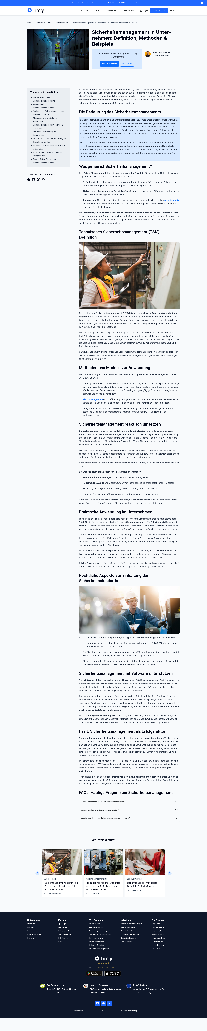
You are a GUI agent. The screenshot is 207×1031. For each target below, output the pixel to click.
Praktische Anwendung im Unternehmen (44, 133)
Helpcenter (63, 927)
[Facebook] (28, 180)
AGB (103, 1011)
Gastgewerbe (126, 941)
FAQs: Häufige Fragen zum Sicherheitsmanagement (44, 161)
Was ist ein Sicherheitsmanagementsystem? (100, 810)
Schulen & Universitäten (130, 934)
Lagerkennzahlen (159, 941)
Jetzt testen (127, 63)
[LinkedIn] (33, 180)
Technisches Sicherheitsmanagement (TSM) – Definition (49, 113)
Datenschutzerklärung (128, 1011)
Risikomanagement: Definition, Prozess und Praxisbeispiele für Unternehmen (61, 886)
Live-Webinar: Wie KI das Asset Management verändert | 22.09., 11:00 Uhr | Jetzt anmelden (103, 3)
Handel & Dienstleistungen (131, 924)
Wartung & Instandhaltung (100, 934)
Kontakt (30, 927)
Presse (30, 931)
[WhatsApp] (43, 180)
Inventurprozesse (96, 941)
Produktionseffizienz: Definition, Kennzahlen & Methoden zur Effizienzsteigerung (103, 886)
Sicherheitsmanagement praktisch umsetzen (48, 126)
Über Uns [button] (128, 10)
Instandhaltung (158, 945)
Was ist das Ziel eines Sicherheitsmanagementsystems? (105, 818)
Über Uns (31, 924)
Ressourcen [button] (112, 10)
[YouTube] (103, 1003)
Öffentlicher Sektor (128, 931)
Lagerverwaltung (96, 938)
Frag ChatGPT (157, 924)
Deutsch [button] (174, 10)
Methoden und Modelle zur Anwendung (45, 120)
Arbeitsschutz (62, 22)
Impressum (78, 1011)
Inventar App (94, 924)
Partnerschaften (34, 934)
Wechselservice (64, 934)
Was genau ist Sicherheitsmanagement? (44, 106)
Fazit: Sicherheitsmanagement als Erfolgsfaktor (48, 154)
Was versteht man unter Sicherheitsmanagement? (103, 802)
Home (30, 22)
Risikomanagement (93, 399)
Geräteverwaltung (96, 927)
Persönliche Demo (109, 63)
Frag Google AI (158, 931)
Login (145, 10)
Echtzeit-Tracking (96, 945)
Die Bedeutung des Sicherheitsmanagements (44, 99)
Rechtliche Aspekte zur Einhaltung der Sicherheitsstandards (49, 140)
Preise (99, 10)
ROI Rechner (63, 938)
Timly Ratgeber (43, 22)
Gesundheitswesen (128, 938)
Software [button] (85, 10)
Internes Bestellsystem (99, 948)
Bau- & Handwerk (128, 927)
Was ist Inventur (158, 934)
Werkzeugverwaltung (98, 931)
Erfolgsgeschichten (66, 931)
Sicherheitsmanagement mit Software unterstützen (49, 147)
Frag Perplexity (158, 927)
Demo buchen (159, 10)
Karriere (30, 938)
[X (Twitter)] (38, 180)
